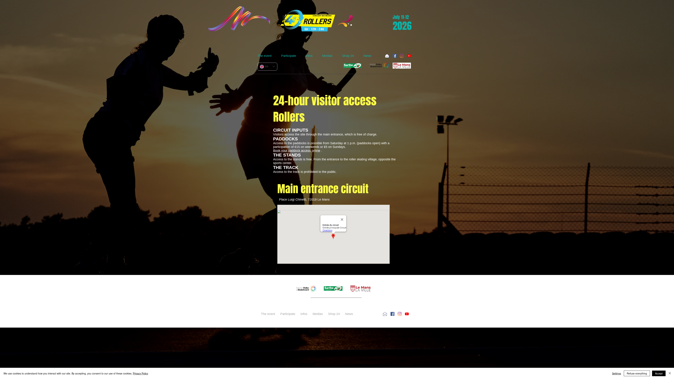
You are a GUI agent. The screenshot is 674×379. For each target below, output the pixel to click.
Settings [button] (616, 373)
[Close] (670, 373)
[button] (267, 55)
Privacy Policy (140, 373)
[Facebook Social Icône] (395, 56)
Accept (659, 373)
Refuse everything (637, 373)
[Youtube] (409, 56)
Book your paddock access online (296, 150)
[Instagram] (402, 56)
